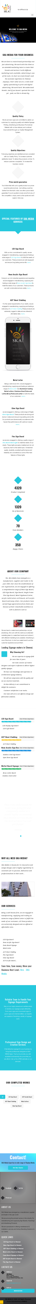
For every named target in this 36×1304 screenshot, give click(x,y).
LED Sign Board (16, 257)
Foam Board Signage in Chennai (13, 1255)
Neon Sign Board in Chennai (12, 1245)
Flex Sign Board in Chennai (11, 1262)
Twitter (20, 1188)
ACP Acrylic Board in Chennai (12, 1259)
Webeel (24, 1301)
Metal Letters (25, 1101)
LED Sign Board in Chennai (12, 1242)
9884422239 (18, 1291)
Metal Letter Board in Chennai (13, 1252)
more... (29, 288)
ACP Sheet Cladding (16, 309)
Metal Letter (13, 389)
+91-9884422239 (23, 9)
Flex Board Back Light (10, 442)
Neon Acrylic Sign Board (24, 283)
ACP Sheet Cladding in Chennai (13, 1248)
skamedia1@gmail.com (14, 1283)
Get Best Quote (18, 1168)
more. (29, 262)
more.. (23, 314)
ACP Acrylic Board (27, 1097)
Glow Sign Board (8, 414)
